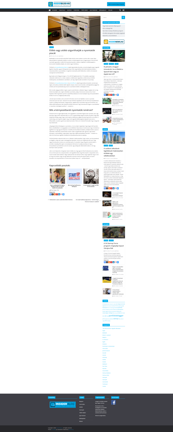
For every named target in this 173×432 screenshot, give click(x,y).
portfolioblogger (116, 315)
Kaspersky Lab (108, 309)
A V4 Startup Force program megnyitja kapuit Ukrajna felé (114, 245)
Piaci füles (105, 366)
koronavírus (120, 309)
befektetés (105, 304)
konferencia (115, 309)
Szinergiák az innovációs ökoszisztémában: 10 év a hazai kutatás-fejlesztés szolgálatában (118, 101)
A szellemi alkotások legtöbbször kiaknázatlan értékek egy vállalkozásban (113, 152)
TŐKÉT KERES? (84, 10)
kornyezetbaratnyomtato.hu (61, 67)
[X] (53, 194)
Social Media (105, 370)
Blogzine (54, 10)
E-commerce (105, 339)
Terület (104, 386)
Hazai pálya (62, 10)
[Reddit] (55, 194)
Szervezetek (105, 381)
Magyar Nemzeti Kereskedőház (111, 311)
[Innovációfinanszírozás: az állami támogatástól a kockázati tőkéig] (107, 121)
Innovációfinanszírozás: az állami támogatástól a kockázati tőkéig (117, 120)
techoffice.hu (73, 83)
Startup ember (106, 375)
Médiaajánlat (102, 10)
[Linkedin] (59, 194)
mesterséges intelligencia (108, 313)
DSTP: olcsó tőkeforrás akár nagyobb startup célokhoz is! (117, 111)
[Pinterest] (57, 194)
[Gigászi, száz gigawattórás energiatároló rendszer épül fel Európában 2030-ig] (107, 205)
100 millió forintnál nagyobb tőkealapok (111, 328)
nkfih (105, 316)
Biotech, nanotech (107, 335)
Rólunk (110, 10)
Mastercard (119, 311)
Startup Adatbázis (107, 373)
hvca (109, 307)
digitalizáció (105, 305)
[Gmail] (61, 194)
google (122, 305)
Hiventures (105, 307)
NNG (108, 316)
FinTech (117, 305)
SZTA (106, 320)
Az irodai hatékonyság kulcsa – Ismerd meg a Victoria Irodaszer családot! (87, 200)
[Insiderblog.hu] (49, 10)
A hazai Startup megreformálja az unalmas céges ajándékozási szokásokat (118, 292)
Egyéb (104, 341)
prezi (104, 318)
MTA (122, 312)
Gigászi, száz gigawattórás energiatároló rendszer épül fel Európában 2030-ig (118, 204)
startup (115, 319)
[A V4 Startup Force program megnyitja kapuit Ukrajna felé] (114, 232)
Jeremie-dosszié (106, 350)
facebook (113, 305)
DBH (116, 304)
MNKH (119, 313)
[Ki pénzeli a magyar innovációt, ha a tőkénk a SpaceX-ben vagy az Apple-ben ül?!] (114, 56)
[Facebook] (50, 194)
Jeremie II (104, 309)
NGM (124, 312)
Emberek (105, 344)
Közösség (105, 357)
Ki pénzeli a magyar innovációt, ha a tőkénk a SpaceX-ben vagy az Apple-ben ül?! (113, 70)
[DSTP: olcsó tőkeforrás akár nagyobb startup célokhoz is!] (107, 112)
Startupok (76, 10)
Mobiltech (105, 364)
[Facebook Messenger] (63, 194)
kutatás (104, 311)
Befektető (105, 333)
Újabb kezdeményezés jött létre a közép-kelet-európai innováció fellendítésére (117, 215)
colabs (114, 304)
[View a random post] (123, 10)
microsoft (116, 313)
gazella (120, 305)
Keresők (104, 353)
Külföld (69, 10)
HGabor (61, 56)
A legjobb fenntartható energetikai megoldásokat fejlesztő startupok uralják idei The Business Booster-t (117, 281)
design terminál (121, 304)
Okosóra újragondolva (100, 415)
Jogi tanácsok (93, 10)
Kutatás (104, 361)
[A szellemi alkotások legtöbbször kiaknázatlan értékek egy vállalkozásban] (114, 137)
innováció (116, 307)
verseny (108, 320)
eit (107, 305)
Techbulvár (105, 384)
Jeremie (120, 307)
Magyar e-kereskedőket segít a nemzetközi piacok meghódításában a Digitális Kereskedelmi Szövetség (117, 269)
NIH (103, 316)
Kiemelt (116, 63)
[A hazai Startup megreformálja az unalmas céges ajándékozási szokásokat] (107, 293)
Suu (119, 318)
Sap (109, 318)
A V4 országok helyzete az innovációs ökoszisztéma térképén (117, 194)
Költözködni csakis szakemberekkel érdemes (61, 199)
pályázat (106, 318)
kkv (112, 309)
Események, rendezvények (108, 346)
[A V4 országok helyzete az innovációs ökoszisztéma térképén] (107, 195)
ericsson (110, 305)
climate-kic (111, 304)
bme (108, 304)
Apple (104, 330)
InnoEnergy (112, 307)
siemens (111, 318)
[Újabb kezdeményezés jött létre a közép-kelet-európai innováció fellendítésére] (107, 216)
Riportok (104, 368)
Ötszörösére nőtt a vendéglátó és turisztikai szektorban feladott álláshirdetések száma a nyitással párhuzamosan (101, 409)
